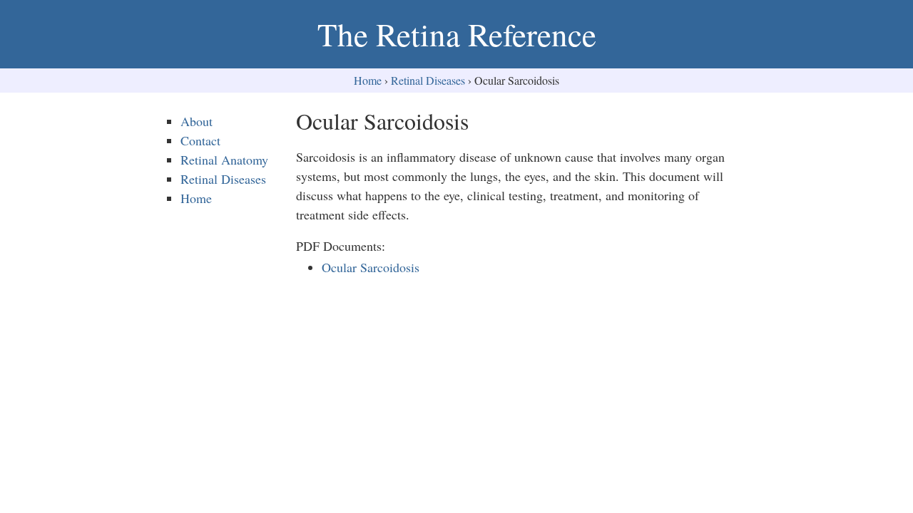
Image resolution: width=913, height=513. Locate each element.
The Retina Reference (456, 34)
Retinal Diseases (428, 80)
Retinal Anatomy (224, 159)
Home (368, 80)
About (196, 121)
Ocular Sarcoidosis (370, 267)
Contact (200, 140)
